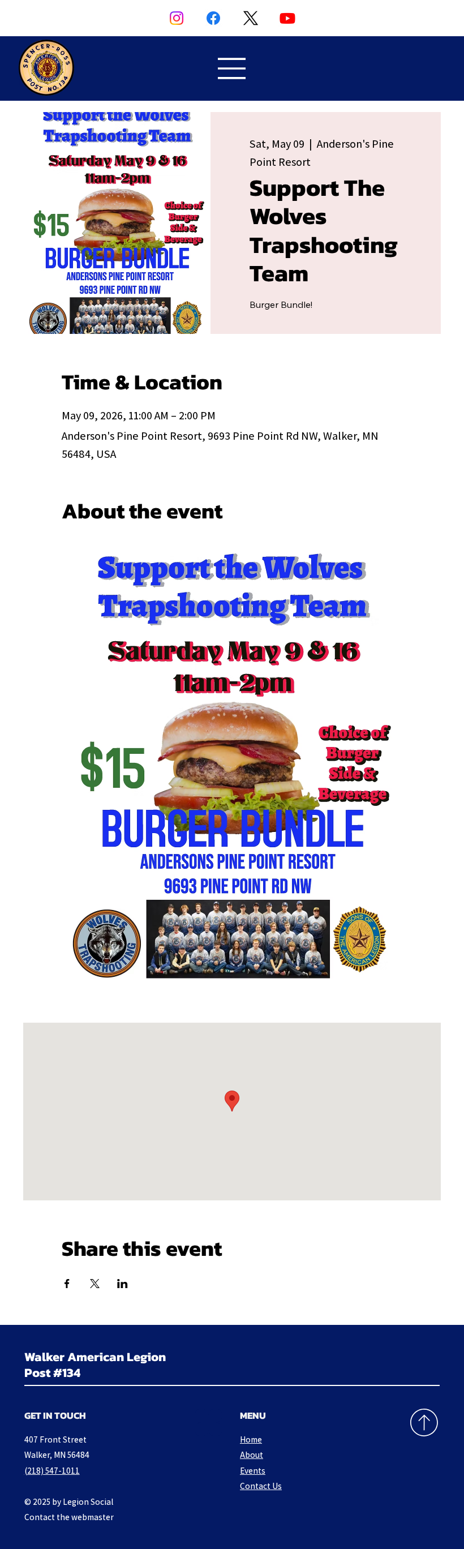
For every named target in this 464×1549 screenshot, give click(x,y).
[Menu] (232, 68)
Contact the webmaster (69, 1516)
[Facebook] (213, 18)
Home (251, 1439)
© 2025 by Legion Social (68, 1501)
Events (252, 1470)
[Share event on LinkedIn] (122, 1283)
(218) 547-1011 (52, 1470)
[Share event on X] (94, 1283)
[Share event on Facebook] (67, 1283)
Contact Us (261, 1485)
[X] (251, 18)
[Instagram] (176, 18)
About (251, 1454)
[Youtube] (287, 18)
